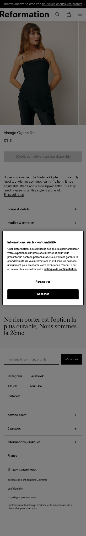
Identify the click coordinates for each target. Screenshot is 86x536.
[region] (43, 268)
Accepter (43, 294)
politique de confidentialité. (60, 269)
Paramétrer (43, 282)
